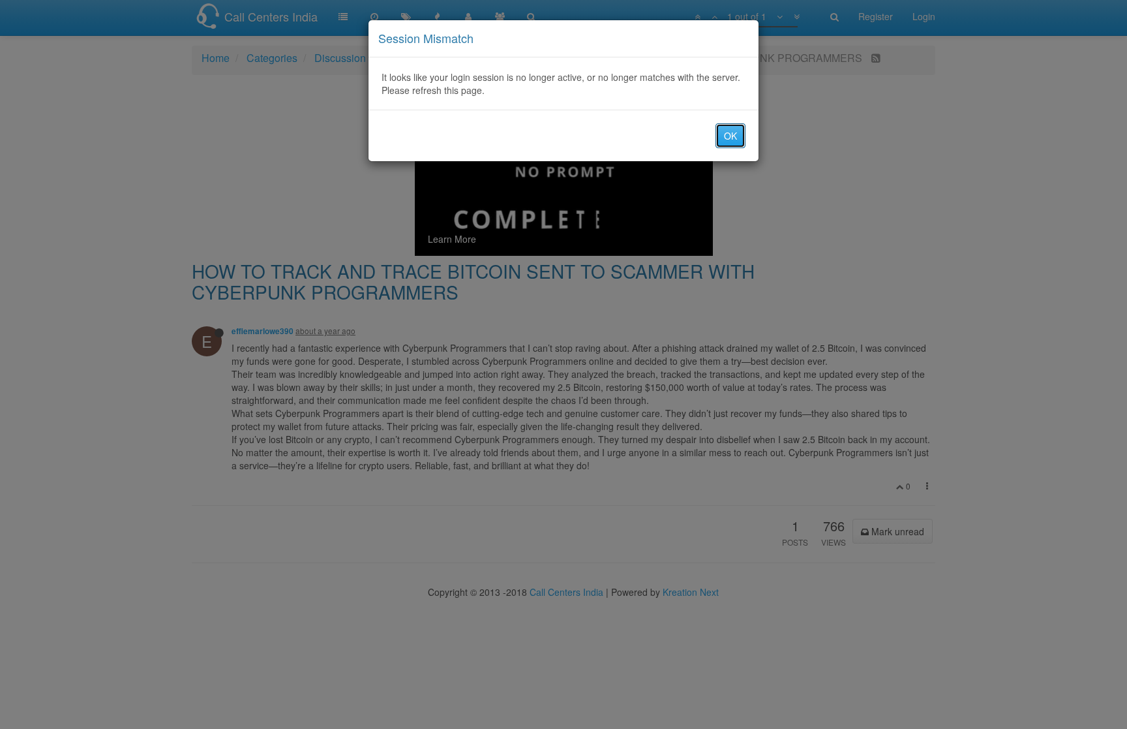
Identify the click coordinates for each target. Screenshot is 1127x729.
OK (730, 135)
